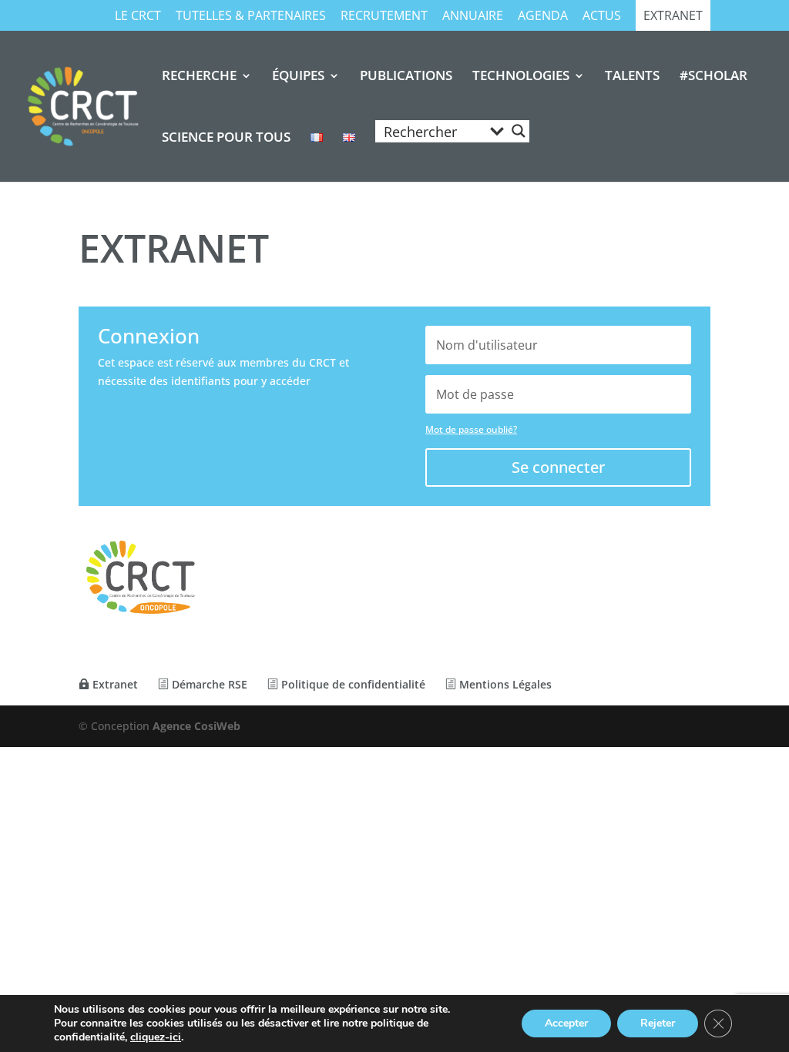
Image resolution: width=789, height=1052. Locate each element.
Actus (602, 16)
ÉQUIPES (298, 77)
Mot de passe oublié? (471, 429)
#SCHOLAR (713, 77)
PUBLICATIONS (406, 77)
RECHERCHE (199, 77)
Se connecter (558, 467)
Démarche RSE (208, 684)
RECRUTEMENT (384, 16)
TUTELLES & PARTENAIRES (251, 16)
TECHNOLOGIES (520, 77)
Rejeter (657, 1023)
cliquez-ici (155, 1037)
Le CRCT (138, 16)
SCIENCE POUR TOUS (226, 139)
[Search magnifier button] (518, 131)
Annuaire (472, 16)
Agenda (543, 16)
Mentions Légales (504, 684)
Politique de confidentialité (351, 684)
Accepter (566, 1023)
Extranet (673, 16)
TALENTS (632, 77)
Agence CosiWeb (196, 726)
